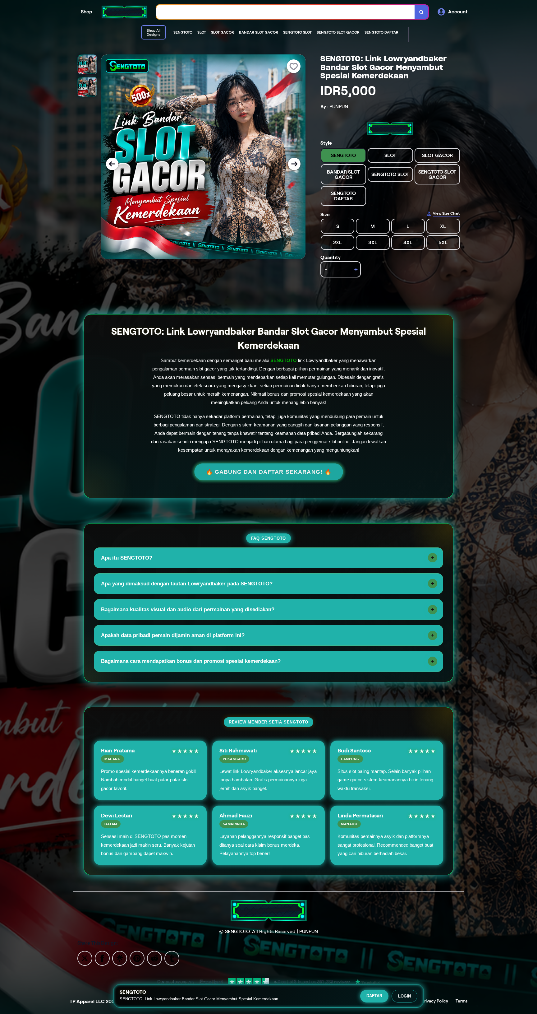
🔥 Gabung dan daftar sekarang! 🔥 (269, 471)
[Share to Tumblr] (171, 958)
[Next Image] (294, 164)
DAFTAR (374, 995)
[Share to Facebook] (102, 958)
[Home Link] (124, 12)
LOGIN (404, 996)
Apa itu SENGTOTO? (126, 558)
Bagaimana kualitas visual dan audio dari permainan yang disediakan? (187, 609)
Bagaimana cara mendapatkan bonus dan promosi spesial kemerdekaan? (191, 661)
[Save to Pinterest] (137, 958)
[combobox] (285, 12)
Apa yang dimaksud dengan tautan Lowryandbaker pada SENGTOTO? (187, 584)
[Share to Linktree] (119, 958)
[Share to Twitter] (84, 958)
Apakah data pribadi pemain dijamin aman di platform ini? (173, 635)
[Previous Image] (112, 164)
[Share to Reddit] (154, 958)
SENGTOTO (283, 360)
